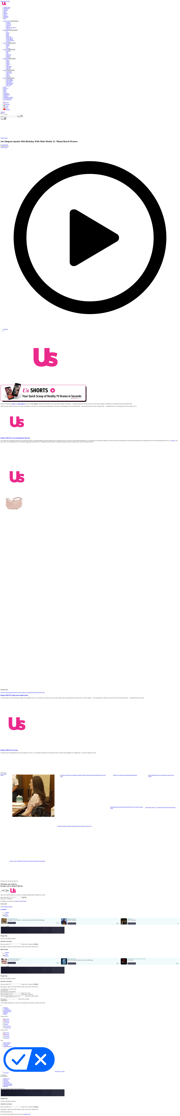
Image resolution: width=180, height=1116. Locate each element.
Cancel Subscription (7, 98)
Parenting (8, 51)
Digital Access (6, 1078)
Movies (7, 32)
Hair (7, 47)
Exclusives (8, 23)
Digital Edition (6, 94)
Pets (7, 52)
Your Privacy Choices (60, 1071)
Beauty (7, 45)
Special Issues (6, 1082)
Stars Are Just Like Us (11, 27)
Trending (8, 22)
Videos (4, 90)
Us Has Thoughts (10, 40)
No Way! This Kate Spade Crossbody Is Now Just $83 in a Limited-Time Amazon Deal (20, 692)
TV (7, 31)
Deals (7, 60)
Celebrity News (6, 7)
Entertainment (6, 8)
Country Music (9, 39)
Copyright (5, 1045)
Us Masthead (6, 1008)
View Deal (42, 692)
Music (7, 34)
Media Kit (5, 1012)
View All (8, 28)
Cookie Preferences (7, 1046)
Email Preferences (7, 1011)
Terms (16, 901)
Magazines (5, 16)
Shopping (5, 13)
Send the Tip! (4, 1000)
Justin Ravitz (5, 144)
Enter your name (4, 993)
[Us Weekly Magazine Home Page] (4, 4)
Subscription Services (8, 97)
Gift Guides (8, 66)
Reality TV (5, 17)
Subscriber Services (7, 1083)
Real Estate (8, 54)
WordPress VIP (27, 1114)
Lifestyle (5, 11)
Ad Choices (6, 1072)
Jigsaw (7, 74)
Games (4, 14)
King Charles (9, 84)
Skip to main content (5, 1)
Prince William (9, 79)
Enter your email (4, 994)
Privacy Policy (23, 901)
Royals (4, 78)
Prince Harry (9, 82)
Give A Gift (6, 1081)
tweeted (173, 440)
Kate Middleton (9, 80)
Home (7, 65)
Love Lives (8, 25)
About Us (5, 1007)
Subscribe (5, 96)
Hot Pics (8, 26)
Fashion (8, 44)
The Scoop (3, 999)
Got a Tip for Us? (7, 99)
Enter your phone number (6, 996)
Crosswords (8, 71)
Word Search (9, 73)
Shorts (4, 18)
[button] (90, 115)
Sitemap (5, 1014)
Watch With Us (9, 37)
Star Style (5, 9)
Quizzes (8, 75)
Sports (4, 12)
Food (7, 53)
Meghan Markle (9, 83)
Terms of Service (7, 1042)
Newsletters (6, 93)
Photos (4, 89)
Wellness (8, 56)
